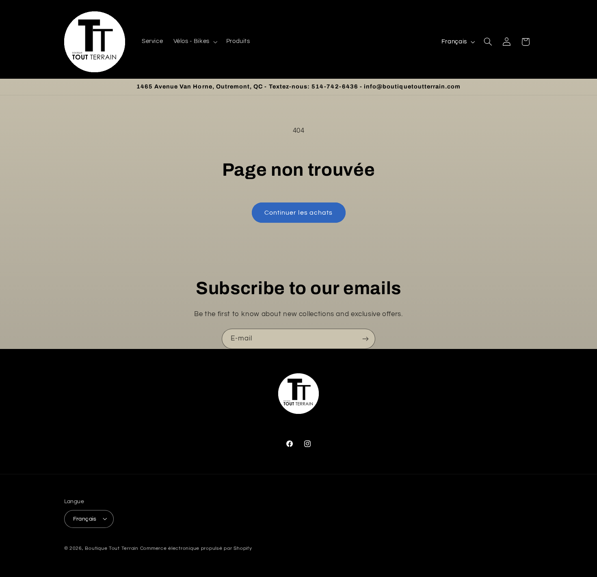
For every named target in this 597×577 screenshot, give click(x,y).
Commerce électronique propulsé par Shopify (196, 548)
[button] (194, 42)
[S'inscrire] (365, 339)
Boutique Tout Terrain (111, 548)
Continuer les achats (298, 212)
